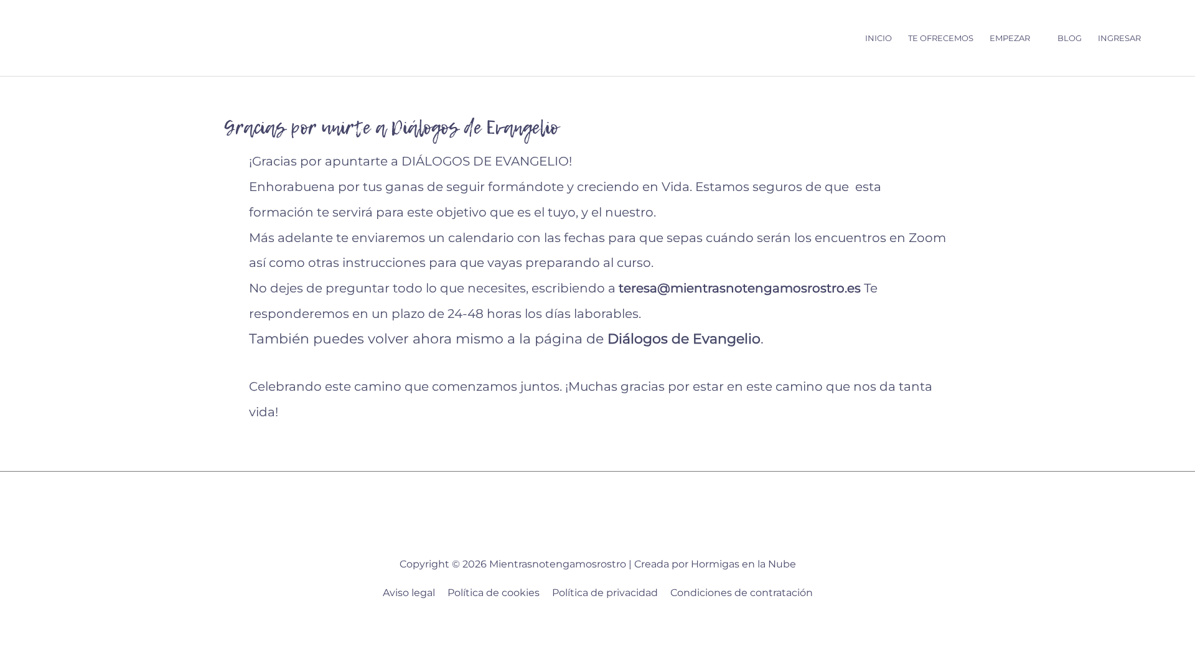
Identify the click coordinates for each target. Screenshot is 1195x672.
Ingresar (1119, 38)
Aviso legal (409, 593)
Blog (1069, 38)
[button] (1161, 38)
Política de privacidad (605, 593)
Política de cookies (494, 593)
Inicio (878, 38)
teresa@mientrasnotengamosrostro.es (740, 288)
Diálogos (637, 338)
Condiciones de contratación (741, 593)
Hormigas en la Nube (743, 564)
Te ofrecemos (940, 38)
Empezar (1010, 38)
